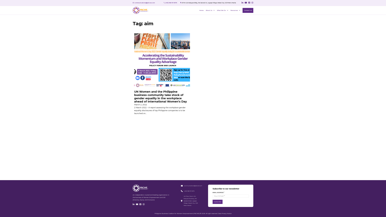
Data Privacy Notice (224, 213)
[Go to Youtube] (246, 2)
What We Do (221, 10)
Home (201, 10)
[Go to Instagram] (252, 2)
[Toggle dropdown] (214, 10)
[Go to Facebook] (249, 2)
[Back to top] (379, 211)
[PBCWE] (140, 10)
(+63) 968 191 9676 (189, 191)
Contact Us (248, 10)
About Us (209, 10)
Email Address (218, 192)
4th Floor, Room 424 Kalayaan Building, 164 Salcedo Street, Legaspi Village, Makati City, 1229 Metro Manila (191, 201)
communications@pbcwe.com (193, 185)
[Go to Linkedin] (242, 2)
